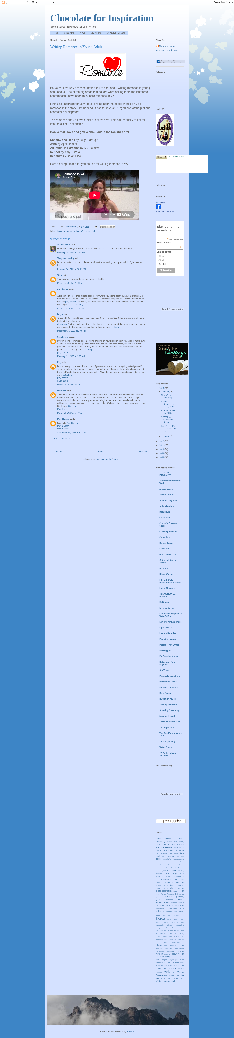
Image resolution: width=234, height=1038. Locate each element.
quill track (160, 948)
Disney (173, 885)
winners (159, 972)
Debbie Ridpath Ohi (174, 882)
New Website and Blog (167, 396)
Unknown (62, 390)
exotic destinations (164, 891)
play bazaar (63, 289)
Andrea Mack (63, 244)
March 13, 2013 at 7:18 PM (69, 283)
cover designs (171, 873)
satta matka (62, 381)
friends (181, 894)
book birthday (174, 853)
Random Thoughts (168, 687)
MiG (158, 934)
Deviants (165, 885)
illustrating (179, 905)
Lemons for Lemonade (170, 622)
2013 (161, 388)
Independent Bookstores (166, 908)
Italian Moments (167, 588)
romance (68, 231)
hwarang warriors (177, 902)
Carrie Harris (165, 517)
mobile (163, 264)
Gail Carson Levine (168, 554)
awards (180, 850)
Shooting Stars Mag (169, 710)
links (182, 919)
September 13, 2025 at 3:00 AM (72, 432)
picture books (162, 942)
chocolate (159, 865)
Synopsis (164, 965)
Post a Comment (62, 438)
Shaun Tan (175, 957)
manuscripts (179, 925)
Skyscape (173, 959)
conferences (160, 868)
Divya (60, 314)
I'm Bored (160, 905)
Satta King (73, 406)
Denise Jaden (166, 543)
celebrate (180, 859)
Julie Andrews (179, 915)
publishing (179, 945)
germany (159, 897)
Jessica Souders (167, 915)
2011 (161, 445)
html (162, 256)
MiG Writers (96, 33)
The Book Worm (174, 965)
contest (167, 870)
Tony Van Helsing (65, 258)
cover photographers (175, 876)
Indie (182, 908)
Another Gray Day (168, 500)
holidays (180, 900)
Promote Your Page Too (165, 211)
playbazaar (62, 324)
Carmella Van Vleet (169, 859)
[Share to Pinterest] (113, 226)
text (162, 260)
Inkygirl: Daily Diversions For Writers (170, 581)
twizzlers (181, 968)
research (170, 951)
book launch (168, 856)
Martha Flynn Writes (169, 645)
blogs (166, 853)
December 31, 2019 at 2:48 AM (71, 331)
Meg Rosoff (168, 931)
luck (182, 922)
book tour (180, 856)
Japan (158, 915)
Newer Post (58, 452)
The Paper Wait (166, 727)
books (60, 231)
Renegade (160, 951)
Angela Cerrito (166, 494)
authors (173, 850)
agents (159, 839)
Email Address (169, 242)
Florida (181, 891)
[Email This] (101, 226)
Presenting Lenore (168, 681)
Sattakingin (62, 337)
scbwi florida (178, 954)
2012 (161, 441)
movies (176, 936)
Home (55, 33)
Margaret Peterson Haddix (166, 928)
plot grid (180, 942)
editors (158, 888)
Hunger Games (163, 902)
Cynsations (164, 537)
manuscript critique (164, 925)
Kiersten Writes (166, 608)
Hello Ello (164, 568)
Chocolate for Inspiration (101, 18)
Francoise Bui (172, 894)
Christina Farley (167, 46)
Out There (164, 670)
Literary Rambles (167, 633)
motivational (167, 936)
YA (82, 231)
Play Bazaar (63, 409)
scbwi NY (160, 957)
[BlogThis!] (104, 226)
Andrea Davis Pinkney (175, 842)
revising (180, 951)
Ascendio (159, 844)
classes (181, 865)
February (166, 391)
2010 (161, 449)
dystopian (180, 885)
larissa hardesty (173, 919)
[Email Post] (95, 226)
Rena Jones (165, 693)
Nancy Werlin (169, 939)
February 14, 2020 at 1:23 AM (71, 356)
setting (167, 957)
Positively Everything (169, 676)
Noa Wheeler (179, 939)
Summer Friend (167, 716)
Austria (181, 844)
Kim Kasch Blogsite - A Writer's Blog (170, 614)
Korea (160, 918)
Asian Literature (171, 844)
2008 (161, 457)
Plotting (159, 945)
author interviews (164, 847)
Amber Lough (166, 489)
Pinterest (173, 942)
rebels (181, 948)
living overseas (171, 922)
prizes (172, 945)
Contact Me (69, 33)
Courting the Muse (168, 531)
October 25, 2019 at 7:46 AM (70, 308)
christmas (170, 865)
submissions (160, 962)
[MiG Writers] (158, 208)
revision (159, 954)
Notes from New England (167, 663)
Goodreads (169, 900)
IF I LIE (170, 905)
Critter (174, 879)
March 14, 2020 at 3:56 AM (69, 384)
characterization (162, 862)
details (158, 885)
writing (76, 231)
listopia (158, 922)
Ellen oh (179, 888)
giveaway (180, 897)
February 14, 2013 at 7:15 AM (71, 252)
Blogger (130, 1032)
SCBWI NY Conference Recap (167, 419)
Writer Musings (166, 747)
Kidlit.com (164, 602)
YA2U (182, 978)
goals (158, 900)
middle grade (179, 931)
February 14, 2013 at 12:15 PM (71, 269)
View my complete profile (167, 50)
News (82, 33)
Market (181, 928)
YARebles (160, 981)
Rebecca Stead (171, 948)
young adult (90, 231)
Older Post (143, 452)
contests (176, 870)
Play (59, 362)
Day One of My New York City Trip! (169, 428)
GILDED (169, 897)
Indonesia (160, 911)
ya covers (173, 978)
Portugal (166, 945)
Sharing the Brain (168, 704)
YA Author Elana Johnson (167, 754)
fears (175, 891)
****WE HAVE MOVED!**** (165, 473)
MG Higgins (165, 650)
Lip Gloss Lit (165, 627)
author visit (165, 850)
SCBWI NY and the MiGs (168, 412)
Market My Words (167, 639)
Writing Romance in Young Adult (167, 404)
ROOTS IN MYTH (167, 699)
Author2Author (166, 506)
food (157, 894)
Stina (59, 275)
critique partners (163, 879)
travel (173, 968)
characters (173, 862)
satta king (78, 304)
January (166, 436)
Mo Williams (174, 934)
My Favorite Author (168, 656)
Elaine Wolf (168, 888)
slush (182, 960)
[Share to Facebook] (110, 226)
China (182, 862)
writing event (174, 975)
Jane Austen (179, 911)
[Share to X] (107, 226)
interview (169, 911)
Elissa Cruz (165, 549)
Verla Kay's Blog (167, 741)
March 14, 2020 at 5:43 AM (69, 413)
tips (168, 968)
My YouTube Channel (116, 33)
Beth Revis (164, 512)
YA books (161, 978)
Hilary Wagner (166, 574)
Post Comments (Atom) (107, 459)
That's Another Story (169, 722)
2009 (161, 453)
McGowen (159, 931)
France (163, 894)
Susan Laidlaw (172, 962)
